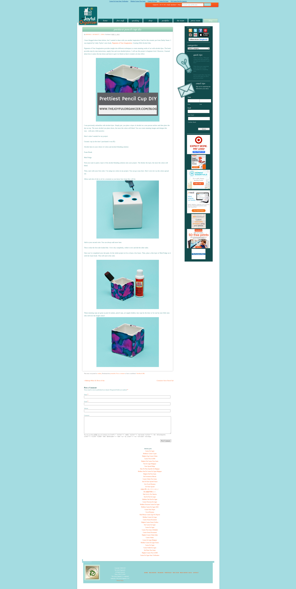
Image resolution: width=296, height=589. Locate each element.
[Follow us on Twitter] (195, 32)
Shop (150, 20)
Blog (210, 20)
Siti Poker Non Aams (150, 550)
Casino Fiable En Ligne (149, 548)
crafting (99, 373)
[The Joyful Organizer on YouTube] (195, 36)
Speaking (135, 20)
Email (168, 4)
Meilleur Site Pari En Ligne (149, 499)
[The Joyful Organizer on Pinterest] (205, 32)
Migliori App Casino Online (149, 456)
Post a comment (120, 373)
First (189, 104)
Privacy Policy (120, 580)
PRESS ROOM (184, 572)
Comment (86, 415)
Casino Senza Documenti (150, 520)
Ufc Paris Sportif (149, 486)
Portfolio (165, 20)
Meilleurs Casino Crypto (150, 453)
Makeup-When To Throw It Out (94, 380)
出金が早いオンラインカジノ (150, 489)
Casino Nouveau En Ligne (150, 502)
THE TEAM (176, 572)
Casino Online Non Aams (150, 479)
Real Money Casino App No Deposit (150, 514)
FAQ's (179, 4)
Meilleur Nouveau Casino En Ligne (149, 504)
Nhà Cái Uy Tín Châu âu (150, 494)
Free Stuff (120, 20)
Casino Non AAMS (149, 458)
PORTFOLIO (168, 572)
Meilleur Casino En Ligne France (150, 542)
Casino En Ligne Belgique (150, 540)
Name (85, 394)
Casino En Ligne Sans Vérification (149, 555)
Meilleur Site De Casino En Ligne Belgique (150, 471)
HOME (146, 572)
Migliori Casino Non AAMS (150, 553)
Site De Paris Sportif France (149, 481)
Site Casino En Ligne (150, 525)
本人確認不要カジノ (149, 492)
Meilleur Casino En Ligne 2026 (149, 507)
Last (201, 104)
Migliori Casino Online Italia (150, 535)
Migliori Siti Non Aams (149, 474)
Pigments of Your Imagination (122, 43)
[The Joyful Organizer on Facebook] (200, 32)
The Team (180, 20)
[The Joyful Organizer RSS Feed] (190, 32)
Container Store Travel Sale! (166, 380)
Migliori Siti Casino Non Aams (149, 461)
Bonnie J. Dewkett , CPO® (95, 34)
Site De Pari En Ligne (150, 497)
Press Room (195, 20)
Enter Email (191, 115)
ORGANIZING (153, 572)
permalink (113, 373)
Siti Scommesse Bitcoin (149, 476)
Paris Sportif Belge (150, 466)
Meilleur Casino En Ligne (150, 517)
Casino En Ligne (149, 451)
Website (86, 408)
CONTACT (196, 572)
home (105, 20)
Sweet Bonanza (150, 512)
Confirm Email (192, 122)
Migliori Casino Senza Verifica (149, 522)
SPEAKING (160, 572)
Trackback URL (140, 373)
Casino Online (150, 537)
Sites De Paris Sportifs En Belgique (150, 469)
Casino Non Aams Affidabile (150, 530)
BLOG (190, 572)
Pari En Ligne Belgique (149, 464)
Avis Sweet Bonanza (149, 484)
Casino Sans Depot (150, 509)
